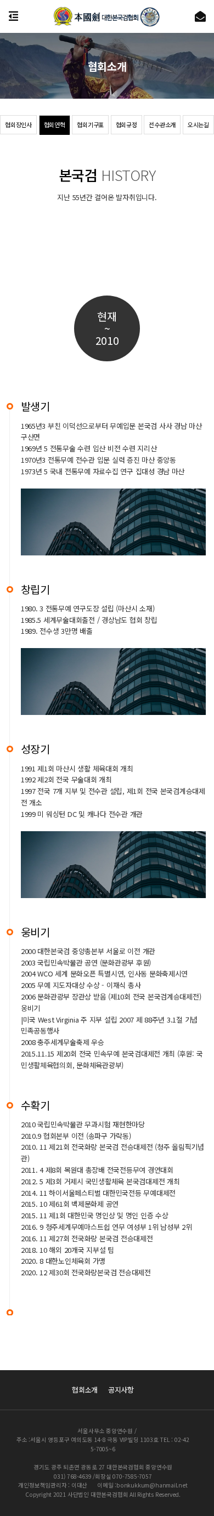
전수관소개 (162, 124)
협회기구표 (90, 124)
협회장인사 (18, 124)
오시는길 (198, 124)
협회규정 (126, 124)
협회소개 (85, 1389)
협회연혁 (54, 124)
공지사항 (121, 1389)
